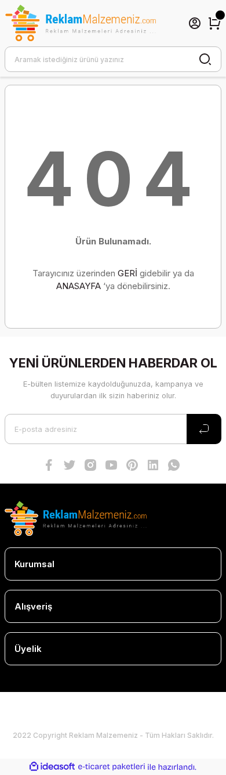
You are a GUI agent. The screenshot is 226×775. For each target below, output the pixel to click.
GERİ (127, 273)
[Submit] (204, 429)
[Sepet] (214, 23)
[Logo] (80, 23)
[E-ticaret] (111, 767)
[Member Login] (195, 23)
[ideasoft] (52, 767)
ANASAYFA (78, 285)
